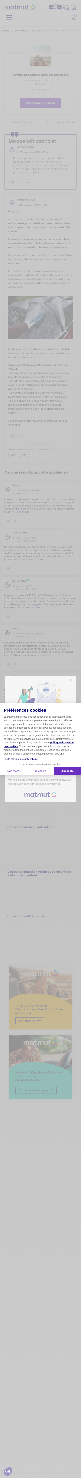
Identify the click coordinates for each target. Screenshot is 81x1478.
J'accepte (67, 770)
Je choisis (40, 770)
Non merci (13, 770)
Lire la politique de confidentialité (21, 759)
